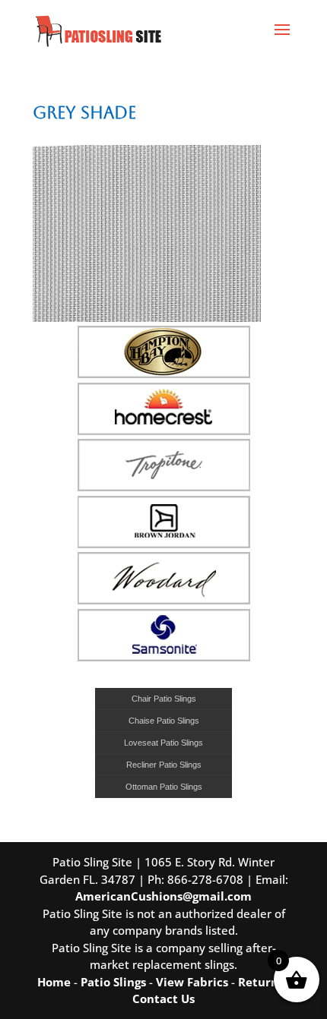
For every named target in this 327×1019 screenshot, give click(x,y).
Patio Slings (113, 981)
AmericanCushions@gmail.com (163, 896)
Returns (261, 981)
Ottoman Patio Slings (163, 786)
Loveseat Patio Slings (163, 742)
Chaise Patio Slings (164, 720)
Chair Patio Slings (164, 698)
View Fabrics (192, 981)
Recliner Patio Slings (164, 764)
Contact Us (163, 998)
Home (54, 981)
